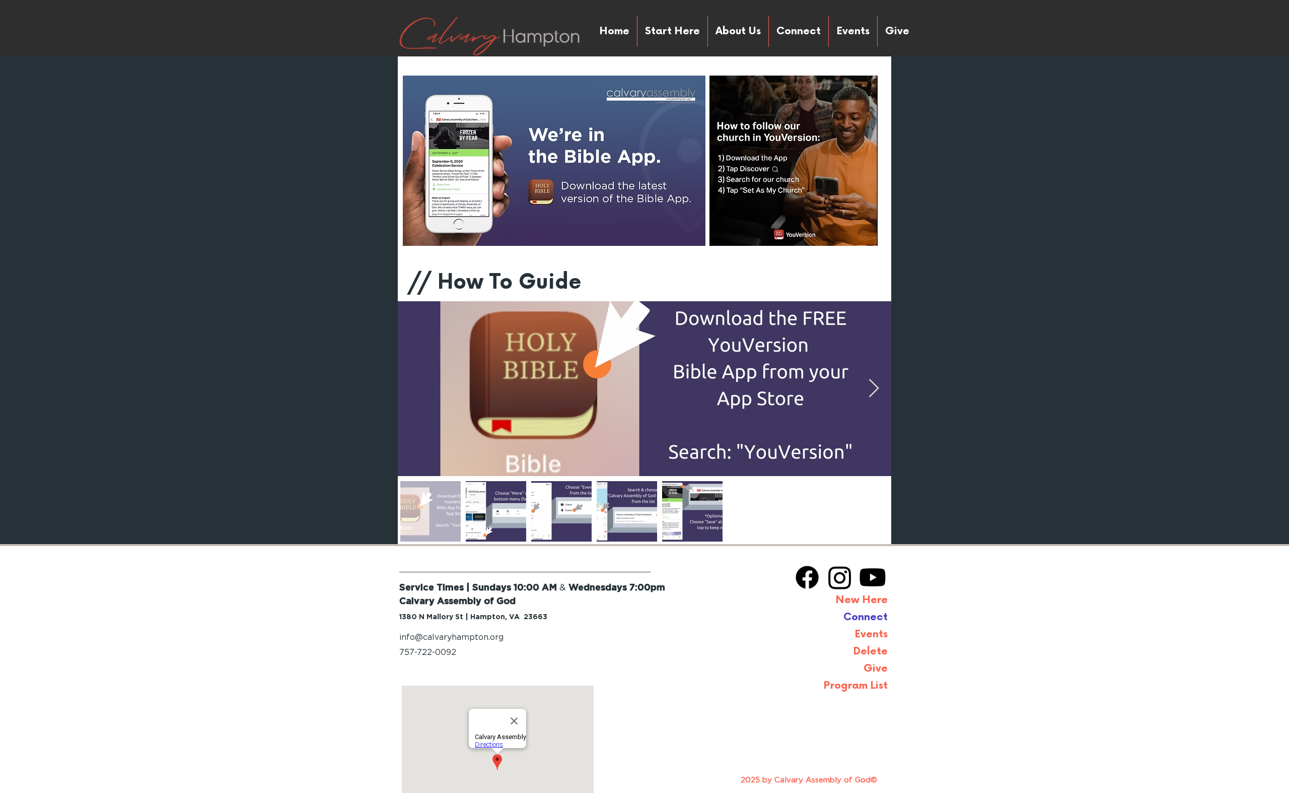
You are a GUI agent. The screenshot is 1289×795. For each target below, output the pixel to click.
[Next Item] (874, 389)
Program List (856, 686)
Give (876, 668)
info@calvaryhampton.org (451, 637)
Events (871, 634)
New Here (862, 600)
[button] (897, 31)
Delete (870, 651)
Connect (865, 617)
